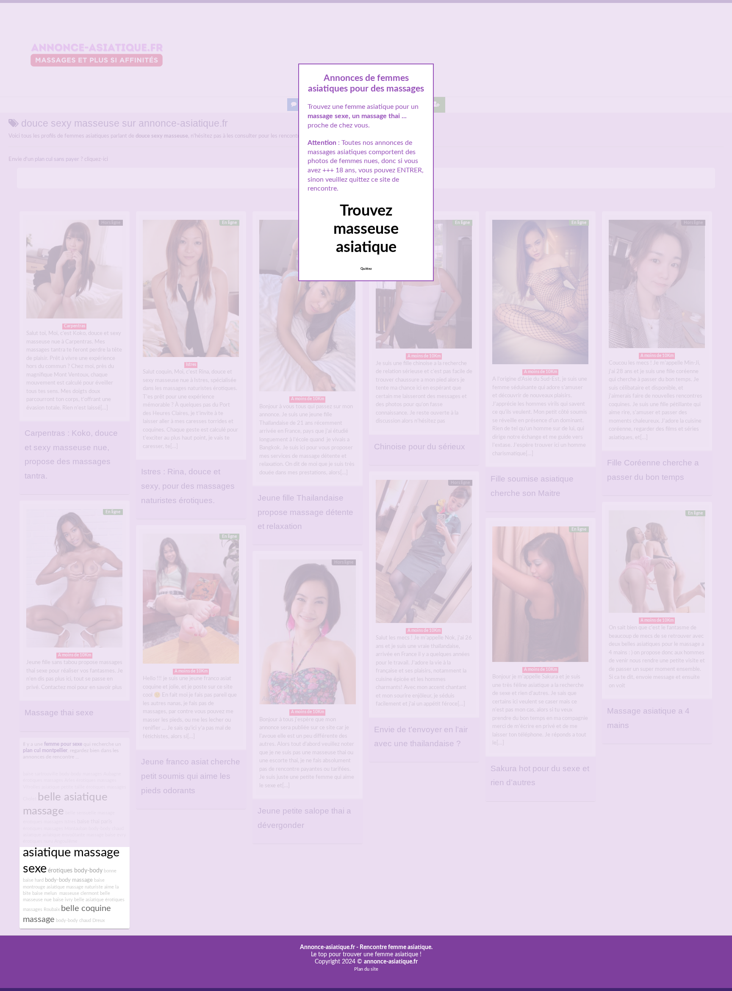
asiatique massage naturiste (75, 887)
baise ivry (63, 899)
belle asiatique (89, 899)
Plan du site (366, 969)
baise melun (44, 893)
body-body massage (69, 880)
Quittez (366, 269)
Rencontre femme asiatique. (396, 947)
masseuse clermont (78, 893)
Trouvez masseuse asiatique (366, 229)
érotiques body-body (75, 870)
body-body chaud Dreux (80, 920)
